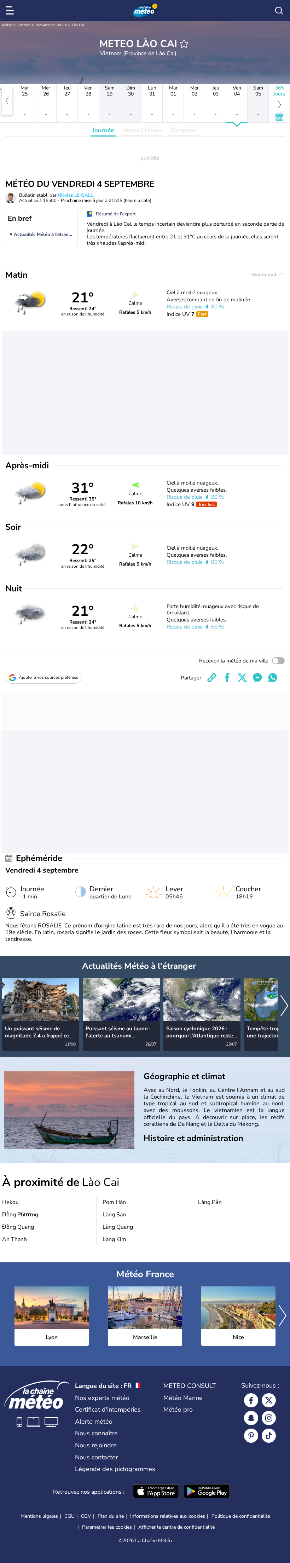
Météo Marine (183, 1398)
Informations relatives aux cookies (167, 1516)
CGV (86, 1516)
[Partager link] (211, 677)
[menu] (11, 10)
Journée (103, 130)
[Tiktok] (269, 1436)
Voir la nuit (264, 274)
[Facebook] (251, 1400)
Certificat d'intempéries (108, 1409)
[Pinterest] (251, 1436)
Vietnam (24, 25)
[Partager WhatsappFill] (272, 677)
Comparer (184, 130)
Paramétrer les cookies (107, 1527)
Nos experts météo (102, 1398)
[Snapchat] (251, 1418)
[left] (7, 101)
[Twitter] (269, 1400)
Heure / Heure (142, 130)
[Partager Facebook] (227, 677)
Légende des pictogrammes (115, 1469)
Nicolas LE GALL (75, 195)
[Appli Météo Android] (207, 1492)
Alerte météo (93, 1421)
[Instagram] (269, 1418)
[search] (279, 10)
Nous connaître (96, 1433)
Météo (7, 25)
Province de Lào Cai (51, 25)
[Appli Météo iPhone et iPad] (156, 1492)
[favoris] (184, 44)
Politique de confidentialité (240, 1516)
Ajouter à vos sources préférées (48, 677)
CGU (69, 1516)
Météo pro (178, 1409)
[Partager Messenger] (257, 677)
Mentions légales (39, 1516)
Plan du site (111, 1516)
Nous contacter (96, 1457)
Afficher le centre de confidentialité (176, 1527)
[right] (284, 1006)
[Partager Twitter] (242, 677)
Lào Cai (78, 25)
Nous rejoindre (96, 1445)
